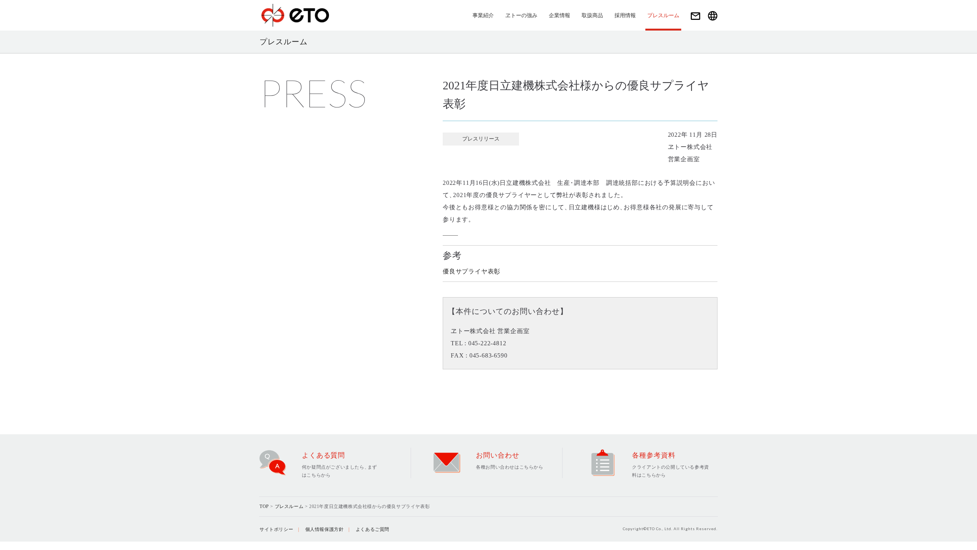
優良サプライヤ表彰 (471, 271)
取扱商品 (592, 15)
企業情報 (559, 15)
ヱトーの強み (521, 15)
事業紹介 (483, 15)
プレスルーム (663, 15)
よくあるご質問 (372, 529)
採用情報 (625, 15)
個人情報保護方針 (324, 529)
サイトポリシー (276, 529)
